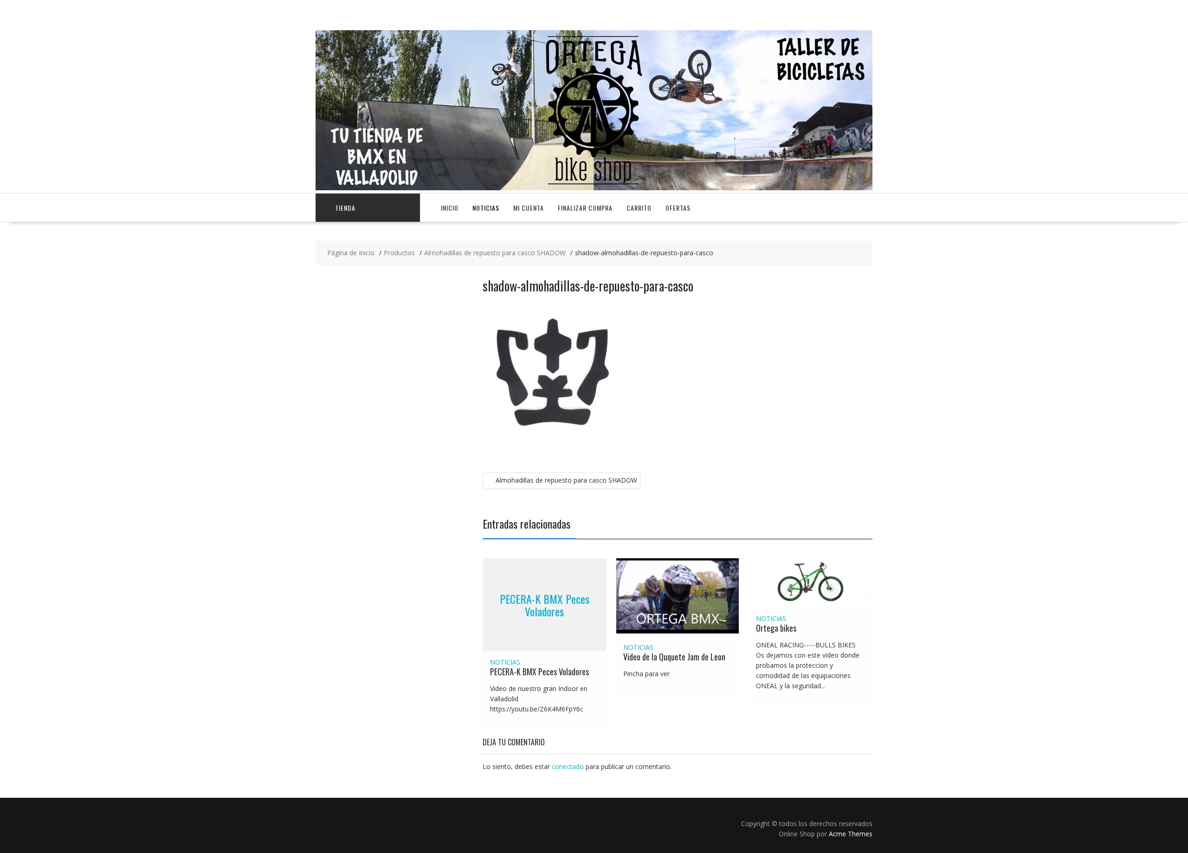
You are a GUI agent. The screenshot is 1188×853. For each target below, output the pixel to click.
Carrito (639, 208)
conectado (568, 766)
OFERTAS (678, 208)
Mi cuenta (528, 208)
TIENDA (345, 208)
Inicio (449, 208)
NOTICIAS (485, 208)
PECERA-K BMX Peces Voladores (544, 604)
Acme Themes (850, 833)
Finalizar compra (585, 208)
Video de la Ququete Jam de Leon (674, 657)
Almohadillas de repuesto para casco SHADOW (566, 480)
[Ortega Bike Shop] (594, 187)
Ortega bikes (776, 628)
